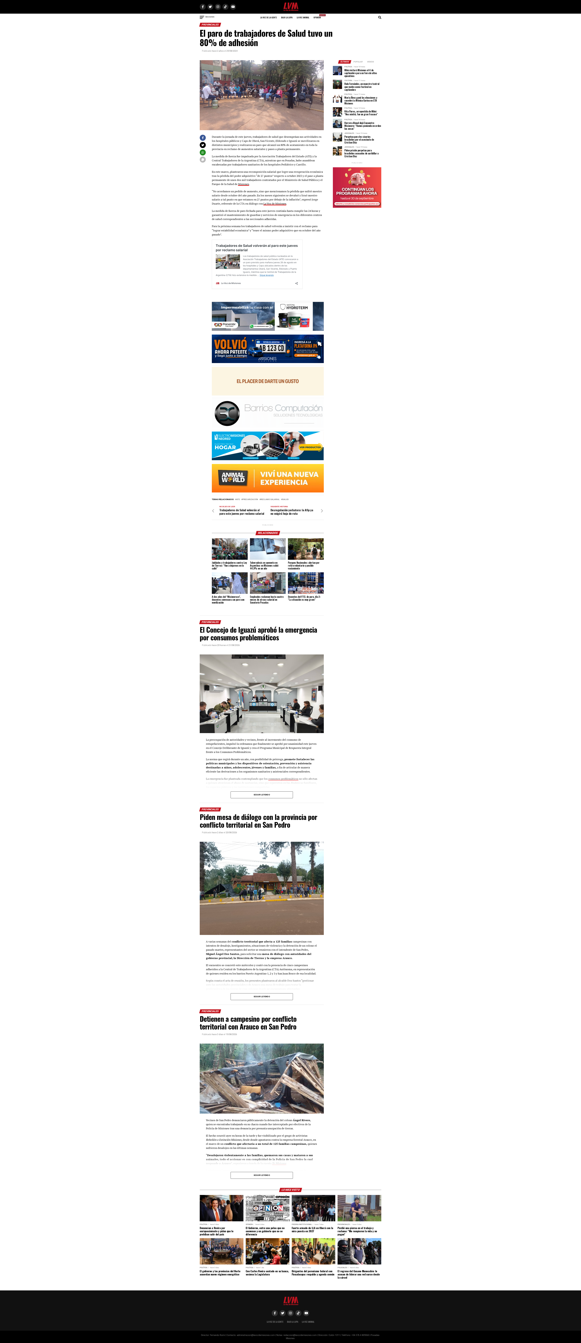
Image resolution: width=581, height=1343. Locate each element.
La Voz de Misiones (274, 203)
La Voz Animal (303, 17)
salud (285, 499)
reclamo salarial (270, 499)
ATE (238, 499)
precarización (250, 499)
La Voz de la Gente (268, 17)
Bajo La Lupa (286, 17)
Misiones (243, 184)
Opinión (318, 16)
